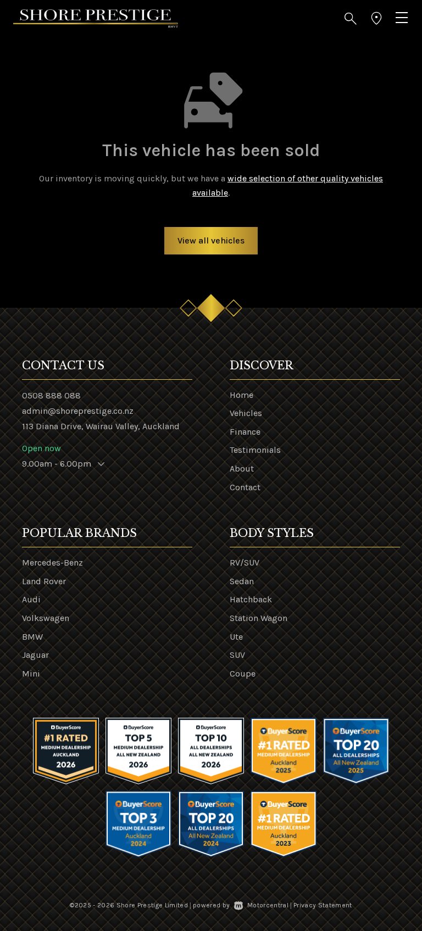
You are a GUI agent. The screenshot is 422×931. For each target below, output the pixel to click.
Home (241, 395)
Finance (245, 431)
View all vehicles (211, 240)
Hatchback (251, 599)
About (242, 468)
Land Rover (44, 581)
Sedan (242, 581)
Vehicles (246, 413)
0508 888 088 (51, 395)
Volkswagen (45, 618)
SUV (237, 655)
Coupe (243, 673)
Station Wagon (258, 618)
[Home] (95, 18)
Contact (245, 487)
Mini (31, 673)
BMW (32, 636)
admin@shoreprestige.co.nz (78, 411)
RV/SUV (244, 562)
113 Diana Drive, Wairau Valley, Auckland (101, 426)
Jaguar (35, 655)
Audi (31, 599)
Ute (236, 636)
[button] (350, 18)
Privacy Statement (322, 905)
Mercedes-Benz (52, 562)
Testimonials (255, 450)
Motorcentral (267, 905)
